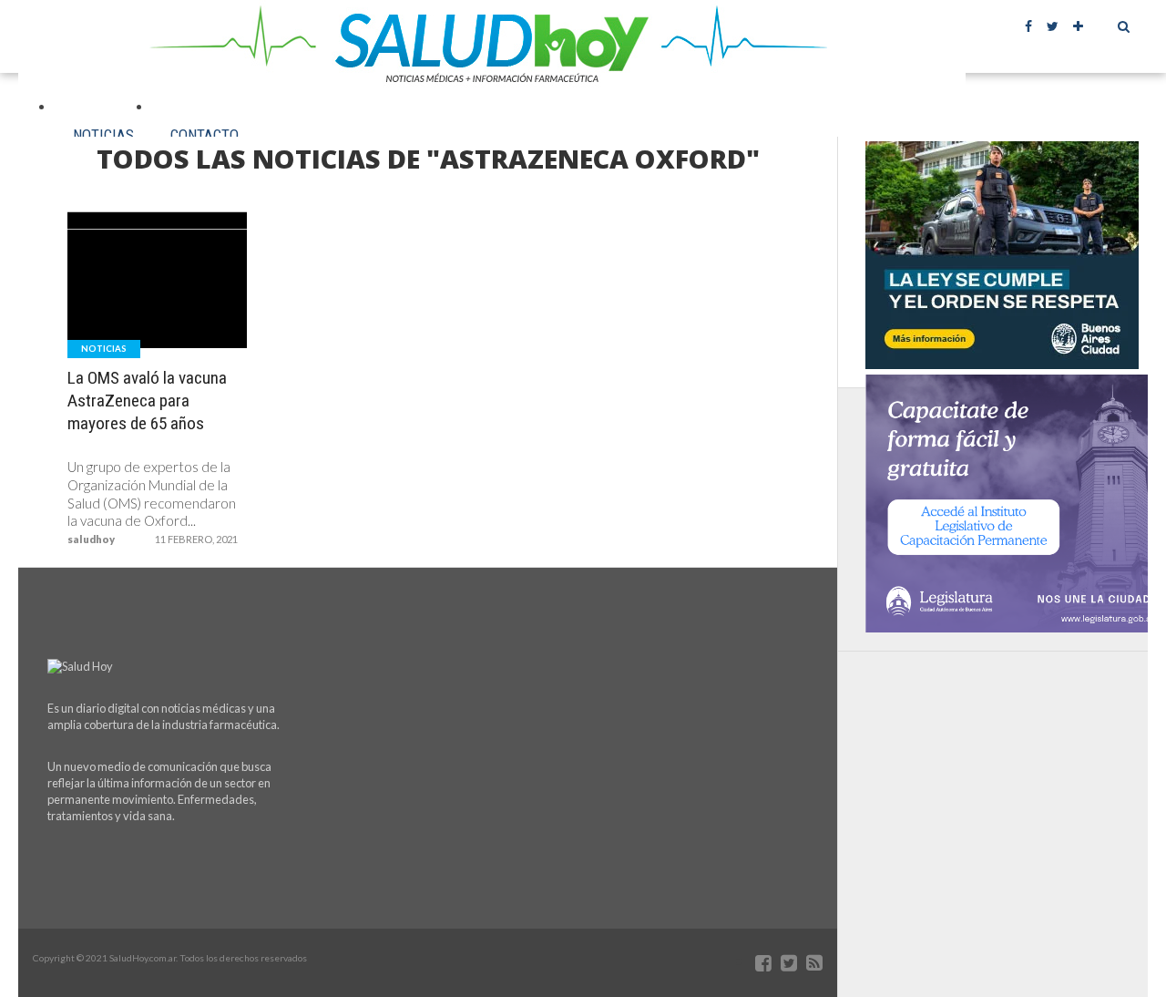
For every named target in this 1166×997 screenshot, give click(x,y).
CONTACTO (204, 135)
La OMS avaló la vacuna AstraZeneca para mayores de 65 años (147, 400)
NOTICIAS (103, 135)
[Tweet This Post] (158, 318)
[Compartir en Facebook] (119, 318)
